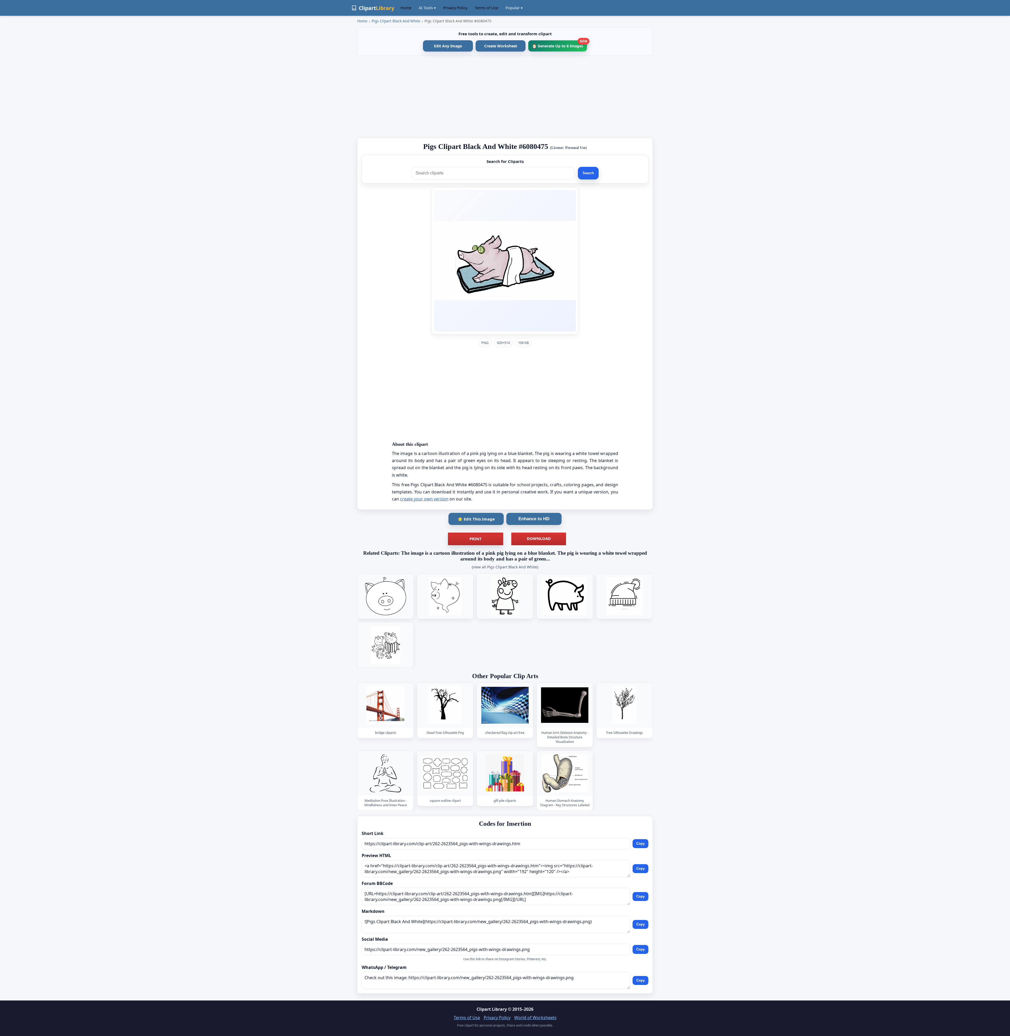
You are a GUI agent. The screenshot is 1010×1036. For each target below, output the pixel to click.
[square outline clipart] (445, 773)
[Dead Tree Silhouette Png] (445, 705)
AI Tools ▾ (427, 7)
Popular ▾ (514, 7)
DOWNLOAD (539, 538)
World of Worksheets (535, 1017)
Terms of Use (486, 7)
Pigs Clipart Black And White (396, 20)
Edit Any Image (448, 45)
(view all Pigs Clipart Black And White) (505, 566)
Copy (640, 843)
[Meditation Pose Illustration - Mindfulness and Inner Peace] (385, 773)
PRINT (475, 538)
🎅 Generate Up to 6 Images (559, 44)
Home (406, 7)
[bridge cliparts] (385, 705)
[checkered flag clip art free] (505, 705)
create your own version (424, 499)
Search (588, 173)
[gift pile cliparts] (505, 773)
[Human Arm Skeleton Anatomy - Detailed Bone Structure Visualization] (564, 705)
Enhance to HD (533, 518)
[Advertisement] (505, 96)
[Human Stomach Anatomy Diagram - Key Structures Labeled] (564, 773)
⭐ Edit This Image (476, 519)
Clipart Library (492, 1009)
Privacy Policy (455, 7)
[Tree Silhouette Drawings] (624, 705)
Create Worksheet (500, 45)
